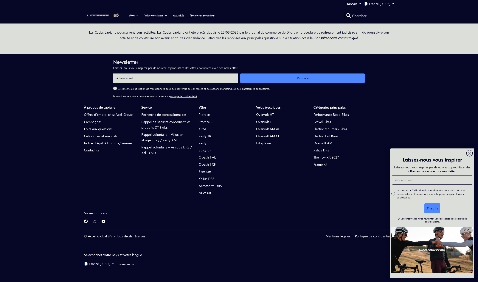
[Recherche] (348, 15)
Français (351, 3)
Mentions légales (338, 236)
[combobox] (369, 15)
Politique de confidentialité (374, 236)
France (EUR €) (379, 4)
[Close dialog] (469, 153)
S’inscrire (302, 78)
